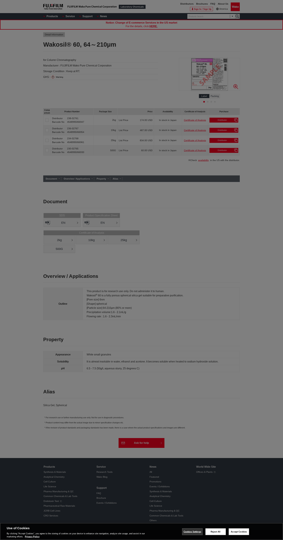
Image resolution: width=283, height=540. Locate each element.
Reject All (215, 532)
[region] (141, 531)
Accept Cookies (239, 532)
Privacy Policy (32, 536)
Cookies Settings (192, 532)
